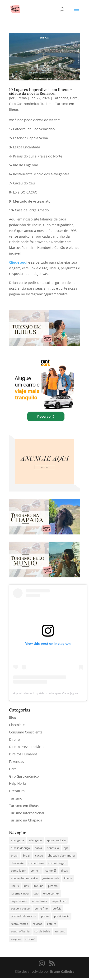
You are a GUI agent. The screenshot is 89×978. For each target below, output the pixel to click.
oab (35, 893)
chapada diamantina (61, 855)
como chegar (57, 863)
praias (45, 916)
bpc (66, 848)
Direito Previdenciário (26, 746)
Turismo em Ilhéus (24, 805)
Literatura (17, 791)
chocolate (17, 863)
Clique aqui (18, 262)
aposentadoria (56, 840)
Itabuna (38, 886)
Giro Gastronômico (24, 103)
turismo (60, 931)
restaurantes (19, 924)
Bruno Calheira (62, 971)
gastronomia (50, 878)
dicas (64, 870)
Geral (74, 98)
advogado (35, 840)
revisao (37, 924)
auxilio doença (20, 848)
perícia (56, 908)
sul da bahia (42, 931)
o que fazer (39, 901)
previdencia (62, 916)
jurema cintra (20, 893)
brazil (26, 855)
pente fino (41, 908)
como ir (36, 870)
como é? (50, 870)
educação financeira (24, 878)
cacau (39, 855)
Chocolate (17, 724)
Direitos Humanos (23, 754)
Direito (14, 739)
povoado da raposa (23, 916)
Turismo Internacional (26, 813)
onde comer (51, 893)
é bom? (30, 939)
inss (26, 886)
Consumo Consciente (25, 732)
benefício (53, 848)
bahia (38, 848)
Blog (12, 717)
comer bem (36, 863)
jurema (53, 886)
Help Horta (17, 783)
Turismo (46, 103)
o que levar (59, 901)
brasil (14, 855)
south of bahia (20, 931)
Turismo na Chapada (25, 820)
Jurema (21, 98)
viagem (16, 939)
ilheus (68, 878)
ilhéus (15, 886)
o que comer (19, 901)
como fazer (18, 870)
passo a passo (20, 908)
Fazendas (60, 98)
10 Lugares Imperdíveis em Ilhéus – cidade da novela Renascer (40, 91)
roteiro (51, 924)
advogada (17, 840)
